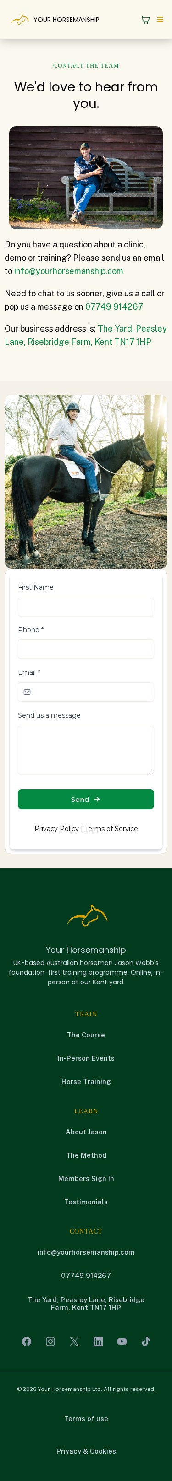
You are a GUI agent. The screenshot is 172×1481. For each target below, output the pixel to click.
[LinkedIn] (98, 1341)
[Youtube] (122, 1341)
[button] (159, 19)
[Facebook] (27, 1341)
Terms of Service (111, 829)
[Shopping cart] (145, 19)
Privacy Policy (56, 829)
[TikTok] (146, 1341)
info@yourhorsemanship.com (68, 271)
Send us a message (49, 715)
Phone (31, 630)
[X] (74, 1341)
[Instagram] (50, 1341)
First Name (36, 587)
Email (29, 672)
